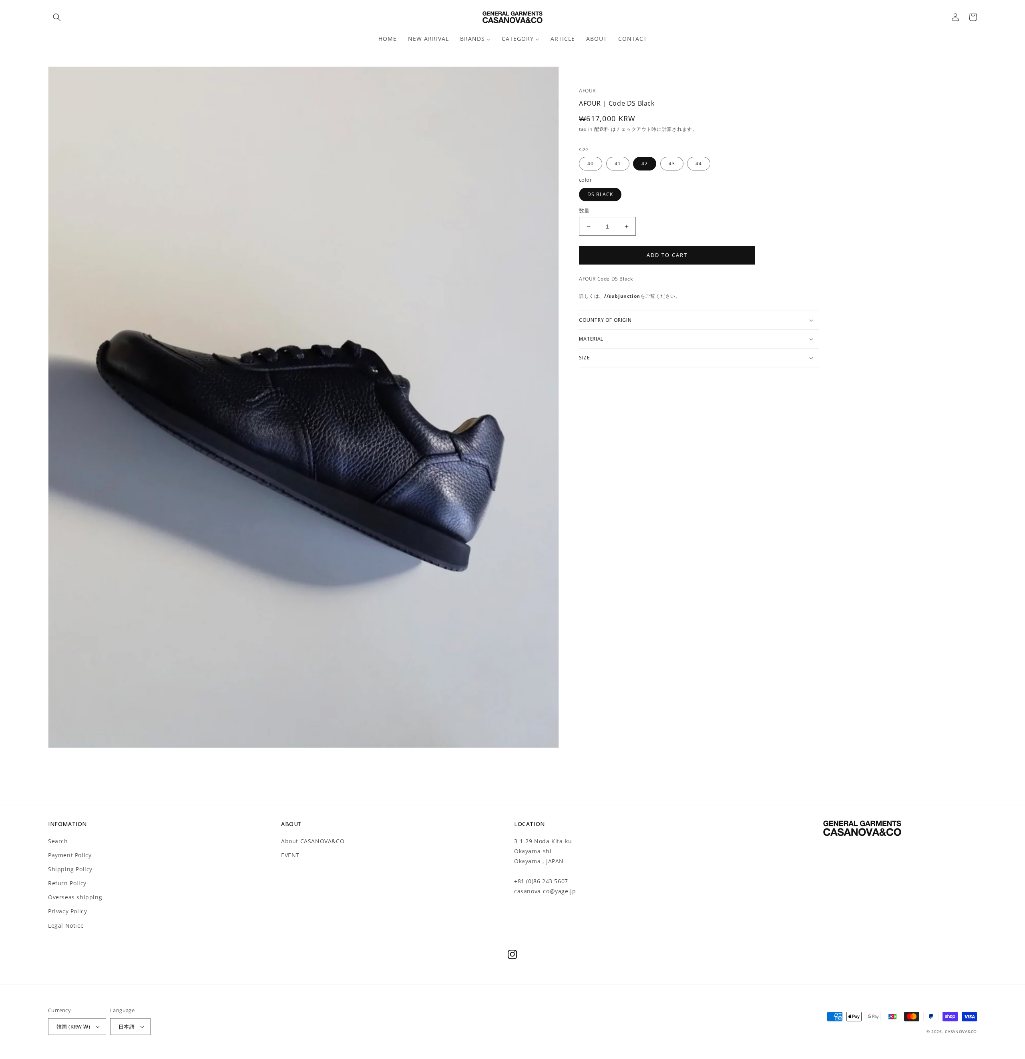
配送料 (602, 129)
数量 (584, 210)
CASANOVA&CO (961, 1031)
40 (590, 163)
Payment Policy (69, 855)
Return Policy (67, 883)
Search (58, 841)
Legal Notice (66, 925)
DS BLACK (600, 194)
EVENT (290, 855)
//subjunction (622, 296)
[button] (57, 17)
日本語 (127, 1026)
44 (698, 163)
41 (618, 163)
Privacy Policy (67, 911)
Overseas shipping (75, 897)
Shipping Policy (70, 869)
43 (672, 163)
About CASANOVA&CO (312, 841)
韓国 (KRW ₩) (73, 1026)
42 (644, 163)
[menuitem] (387, 38)
